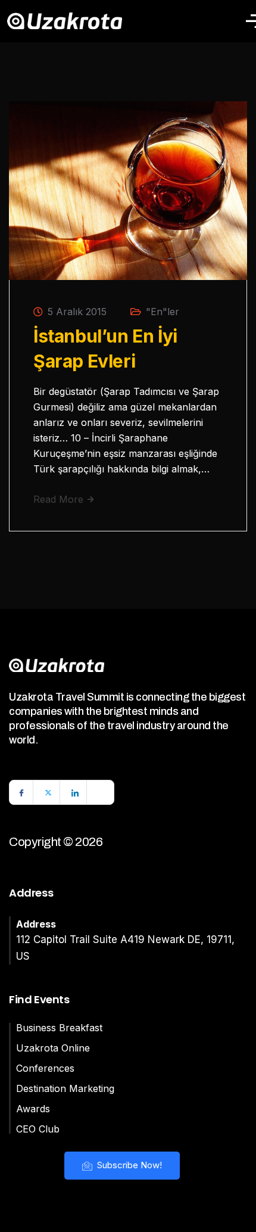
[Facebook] (21, 792)
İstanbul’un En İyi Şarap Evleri (105, 348)
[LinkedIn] (75, 792)
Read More (59, 499)
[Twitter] (48, 792)
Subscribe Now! (128, 1165)
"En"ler (162, 312)
